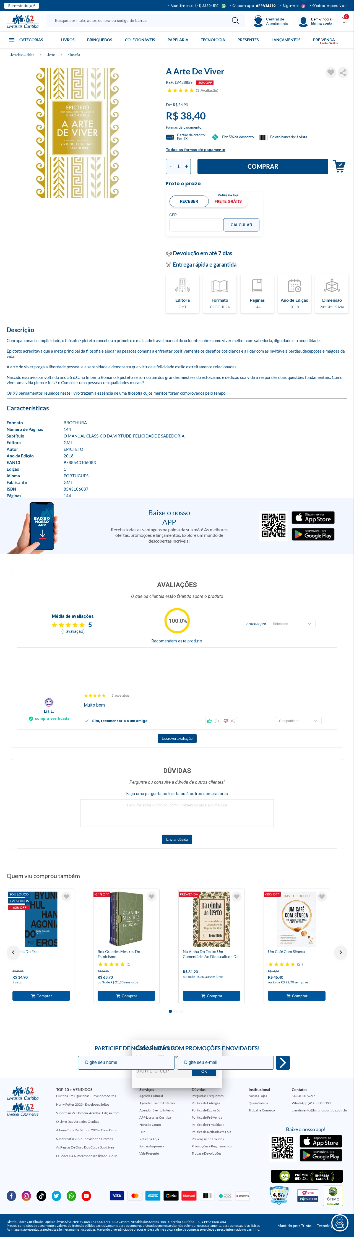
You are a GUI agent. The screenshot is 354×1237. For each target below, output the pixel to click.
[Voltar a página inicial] (23, 20)
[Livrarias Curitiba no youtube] (86, 1195)
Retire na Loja (149, 1139)
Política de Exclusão (206, 1110)
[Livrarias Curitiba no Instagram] (26, 1195)
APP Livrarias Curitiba (155, 1117)
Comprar (263, 166)
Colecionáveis (140, 39)
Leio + (143, 1132)
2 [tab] (176, 1011)
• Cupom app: (253, 5)
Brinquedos (99, 39)
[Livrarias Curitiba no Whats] (71, 1195)
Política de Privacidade (208, 1125)
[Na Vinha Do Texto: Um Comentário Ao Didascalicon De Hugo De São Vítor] (211, 919)
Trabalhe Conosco (262, 1110)
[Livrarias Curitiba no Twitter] (56, 1195)
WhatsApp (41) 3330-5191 (311, 1103)
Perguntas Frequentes (207, 1096)
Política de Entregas (206, 1103)
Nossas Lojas (258, 1096)
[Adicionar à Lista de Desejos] (331, 72)
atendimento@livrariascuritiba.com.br (319, 1110)
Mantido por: (294, 1225)
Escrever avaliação (177, 738)
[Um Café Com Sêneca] (297, 919)
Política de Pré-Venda (207, 1117)
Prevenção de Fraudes (208, 1139)
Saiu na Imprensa (151, 1146)
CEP (173, 215)
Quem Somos (258, 1103)
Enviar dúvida (177, 839)
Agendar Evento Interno (156, 1110)
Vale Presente (149, 1153)
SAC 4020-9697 (303, 1096)
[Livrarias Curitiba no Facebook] (11, 1195)
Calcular (241, 225)
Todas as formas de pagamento (195, 149)
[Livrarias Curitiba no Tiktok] (41, 1195)
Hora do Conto (150, 1125)
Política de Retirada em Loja (211, 1132)
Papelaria (178, 39)
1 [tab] (170, 1011)
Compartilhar (343, 72)
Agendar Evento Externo (157, 1103)
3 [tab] (181, 1011)
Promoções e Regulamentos (212, 1146)
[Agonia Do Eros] (41, 919)
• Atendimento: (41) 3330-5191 (194, 6)
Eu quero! (283, 1063)
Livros (68, 39)
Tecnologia (213, 39)
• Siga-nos (290, 6)
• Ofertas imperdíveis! (329, 5)
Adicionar (337, 166)
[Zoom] (77, 133)
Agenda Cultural (151, 1096)
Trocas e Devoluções (206, 1153)
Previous (13, 952)
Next (340, 952)
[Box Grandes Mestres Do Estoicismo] (126, 919)
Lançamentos (286, 39)
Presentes (248, 39)
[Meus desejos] (66, 897)
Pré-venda (324, 39)
